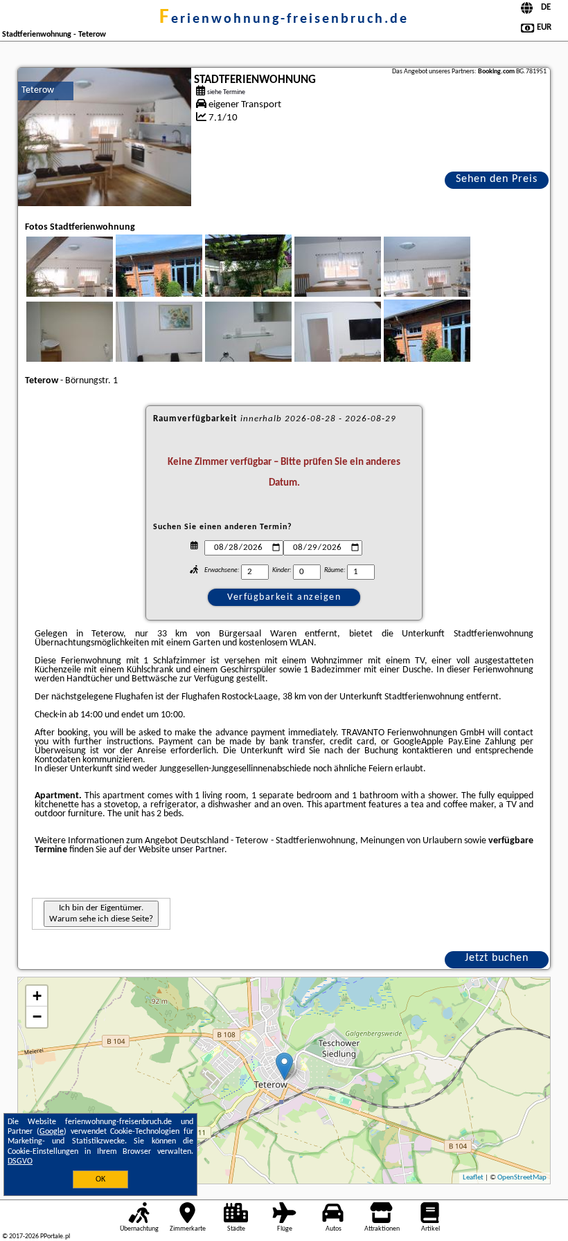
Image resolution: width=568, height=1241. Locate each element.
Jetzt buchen (497, 958)
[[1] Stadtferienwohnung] (104, 137)
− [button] (37, 1016)
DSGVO (20, 1161)
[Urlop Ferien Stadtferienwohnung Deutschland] (88, 283)
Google (51, 1132)
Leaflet (473, 1178)
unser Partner (198, 850)
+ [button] (37, 995)
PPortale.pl (55, 1236)
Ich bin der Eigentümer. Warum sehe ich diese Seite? (101, 913)
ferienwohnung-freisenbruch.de (284, 19)
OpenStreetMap (522, 1178)
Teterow (37, 90)
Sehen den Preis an (497, 181)
